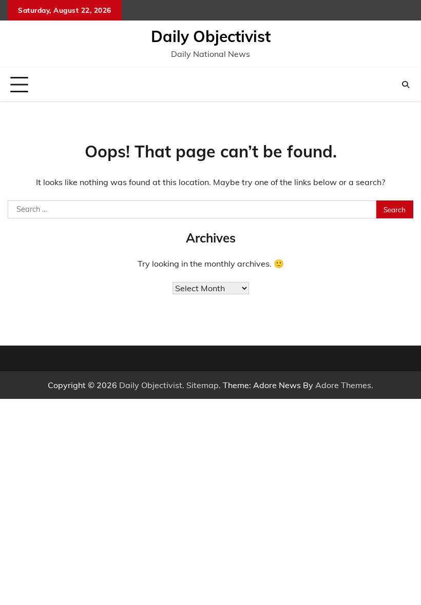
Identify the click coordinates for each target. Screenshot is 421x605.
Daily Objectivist (211, 36)
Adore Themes (343, 385)
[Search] (405, 84)
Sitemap (202, 385)
